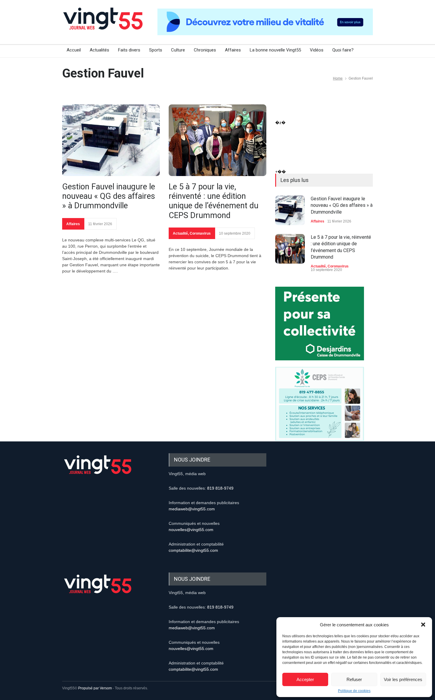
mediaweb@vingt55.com (192, 509)
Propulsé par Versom (95, 688)
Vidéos (316, 50)
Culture (178, 50)
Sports (155, 50)
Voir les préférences (403, 679)
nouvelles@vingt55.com (191, 529)
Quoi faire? (343, 50)
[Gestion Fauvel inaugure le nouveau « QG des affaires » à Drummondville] (111, 140)
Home (338, 78)
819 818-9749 (220, 488)
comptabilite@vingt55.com (193, 550)
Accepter (305, 679)
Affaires (233, 50)
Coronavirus (200, 233)
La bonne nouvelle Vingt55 (275, 50)
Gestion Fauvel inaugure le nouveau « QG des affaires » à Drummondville (108, 196)
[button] (423, 625)
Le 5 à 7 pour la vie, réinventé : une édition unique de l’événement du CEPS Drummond (213, 201)
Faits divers (129, 50)
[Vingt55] (103, 25)
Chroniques (205, 50)
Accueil (74, 50)
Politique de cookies (354, 691)
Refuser (354, 679)
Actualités (99, 50)
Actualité (180, 233)
